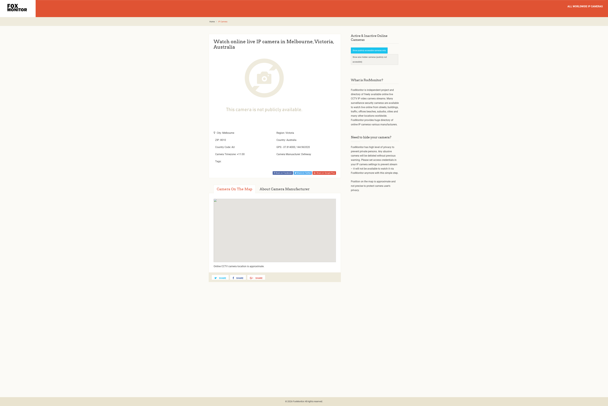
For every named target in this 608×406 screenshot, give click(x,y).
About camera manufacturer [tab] (285, 189)
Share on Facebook (283, 173)
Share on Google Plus (325, 173)
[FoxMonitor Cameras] (18, 7)
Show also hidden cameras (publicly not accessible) (370, 59)
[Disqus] (275, 335)
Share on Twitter (303, 173)
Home (212, 22)
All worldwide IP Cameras (585, 6)
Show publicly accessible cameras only (369, 50)
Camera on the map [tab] (234, 189)
